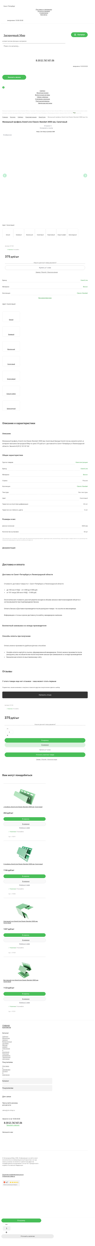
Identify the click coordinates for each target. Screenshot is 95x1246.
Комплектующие (82, 462)
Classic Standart (82, 293)
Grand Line (84, 280)
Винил (85, 287)
